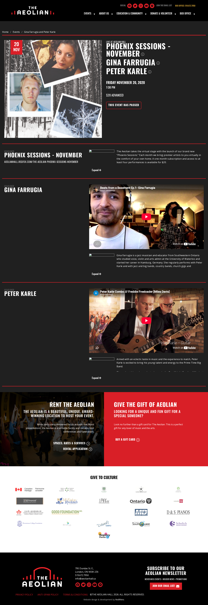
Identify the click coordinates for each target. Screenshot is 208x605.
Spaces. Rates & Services (69, 443)
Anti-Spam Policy (47, 594)
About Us (104, 14)
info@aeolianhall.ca (85, 578)
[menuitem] (89, 14)
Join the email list (164, 6)
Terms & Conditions (75, 594)
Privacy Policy (24, 594)
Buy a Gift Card (125, 440)
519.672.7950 (82, 575)
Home (5, 31)
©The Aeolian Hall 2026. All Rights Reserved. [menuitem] (117, 594)
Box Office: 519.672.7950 (185, 6)
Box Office (185, 14)
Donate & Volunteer (161, 14)
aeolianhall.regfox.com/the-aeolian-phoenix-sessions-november (41, 162)
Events (87, 14)
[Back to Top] (42, 576)
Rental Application (75, 449)
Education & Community (130, 14)
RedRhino (119, 599)
